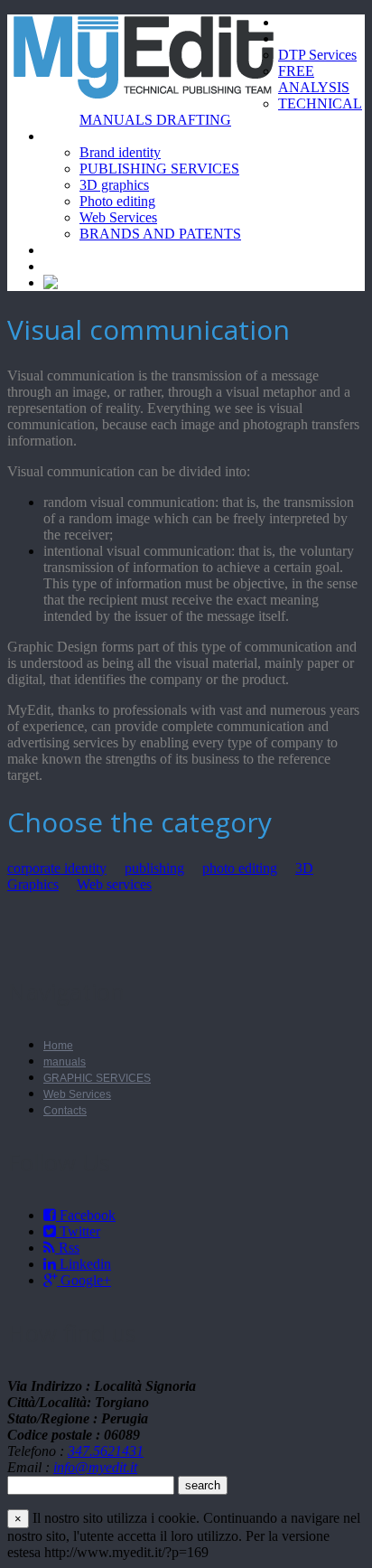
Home (296, 22)
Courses (67, 249)
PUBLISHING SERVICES (159, 168)
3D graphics (114, 184)
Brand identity (120, 152)
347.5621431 (106, 1451)
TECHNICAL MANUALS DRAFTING (220, 111)
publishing (154, 868)
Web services (114, 884)
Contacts (69, 266)
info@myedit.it (95, 1467)
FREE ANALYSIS (313, 79)
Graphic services (90, 136)
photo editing (239, 868)
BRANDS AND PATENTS (160, 233)
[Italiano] (72, 282)
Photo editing (117, 201)
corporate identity (57, 868)
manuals (64, 1062)
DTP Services (317, 54)
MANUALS (308, 38)
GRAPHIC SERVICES (97, 1078)
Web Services (118, 217)
